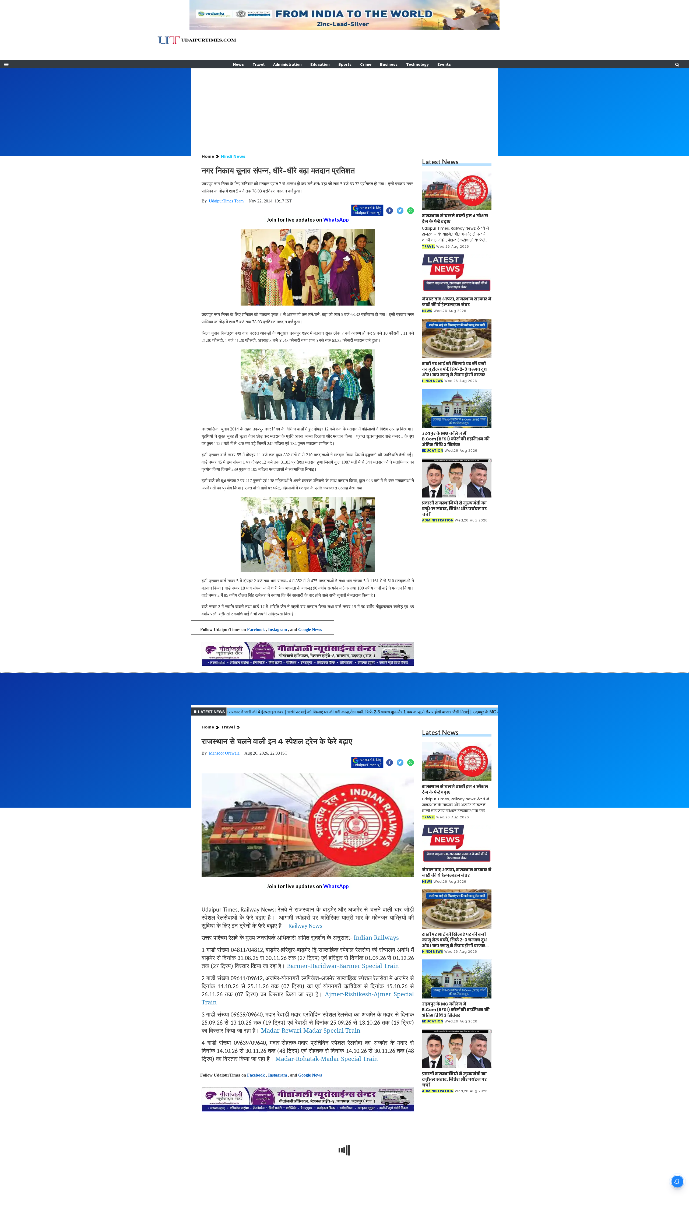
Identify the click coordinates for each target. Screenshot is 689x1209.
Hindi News (233, 156)
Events (444, 64)
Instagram (277, 629)
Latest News (440, 162)
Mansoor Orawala (224, 753)
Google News (310, 629)
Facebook (256, 629)
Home (208, 156)
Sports (344, 64)
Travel (258, 64)
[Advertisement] (344, 106)
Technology (417, 64)
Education (320, 64)
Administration (287, 64)
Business (389, 64)
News (238, 64)
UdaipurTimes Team (226, 201)
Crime (365, 64)
